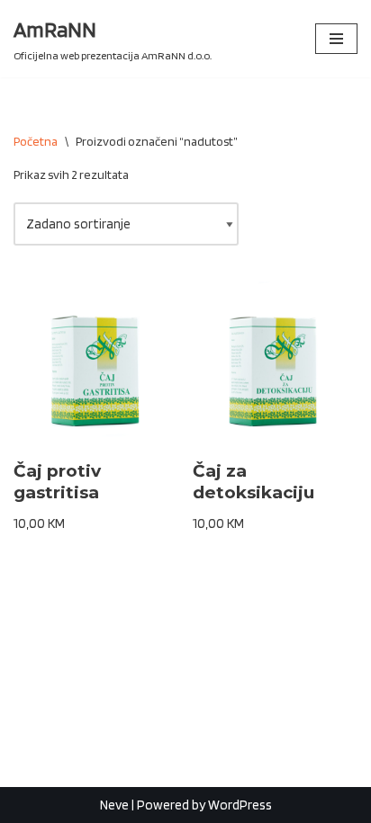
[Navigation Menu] (336, 38)
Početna (36, 141)
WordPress (240, 805)
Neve (114, 805)
